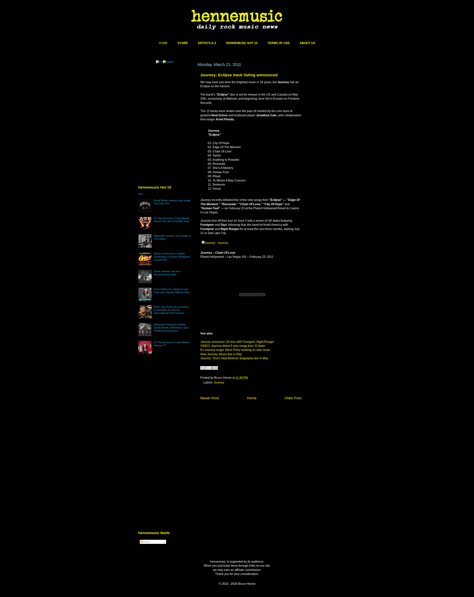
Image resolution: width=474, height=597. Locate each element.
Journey (222, 242)
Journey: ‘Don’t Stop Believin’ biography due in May (234, 358)
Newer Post (209, 398)
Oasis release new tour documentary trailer (167, 273)
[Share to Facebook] (212, 368)
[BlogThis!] (205, 368)
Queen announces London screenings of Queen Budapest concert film (172, 256)
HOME (163, 43)
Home (252, 398)
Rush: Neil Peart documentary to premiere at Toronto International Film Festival (171, 310)
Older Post (293, 398)
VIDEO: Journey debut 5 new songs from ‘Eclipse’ (233, 345)
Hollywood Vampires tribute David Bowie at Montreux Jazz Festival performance (171, 327)
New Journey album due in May (221, 354)
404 (140, 193)
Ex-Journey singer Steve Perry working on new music (235, 349)
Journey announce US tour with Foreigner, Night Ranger (237, 341)
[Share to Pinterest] (216, 368)
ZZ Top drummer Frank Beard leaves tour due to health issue (172, 220)
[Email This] (202, 368)
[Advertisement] (166, 97)
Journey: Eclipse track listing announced (239, 75)
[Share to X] (209, 368)
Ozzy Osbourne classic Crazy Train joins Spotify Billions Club (171, 291)
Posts (146, 541)
